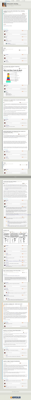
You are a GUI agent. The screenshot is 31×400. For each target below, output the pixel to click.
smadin (6, 355)
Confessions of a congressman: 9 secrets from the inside (14, 99)
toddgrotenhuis (7, 125)
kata (15, 185)
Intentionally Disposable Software (9, 181)
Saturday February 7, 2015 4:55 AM (8, 101)
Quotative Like (6, 230)
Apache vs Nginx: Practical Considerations (11, 361)
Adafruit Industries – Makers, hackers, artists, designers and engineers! (11, 272)
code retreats (9, 184)
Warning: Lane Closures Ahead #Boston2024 (12, 330)
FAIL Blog (5, 68)
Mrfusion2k (7, 30)
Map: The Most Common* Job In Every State (11, 270)
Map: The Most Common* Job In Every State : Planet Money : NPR (11, 275)
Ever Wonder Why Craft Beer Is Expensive (11, 66)
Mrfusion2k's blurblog (12, 3)
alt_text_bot (7, 262)
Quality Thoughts (6, 183)
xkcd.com (5, 232)
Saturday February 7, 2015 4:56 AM (8, 67)
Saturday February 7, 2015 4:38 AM (8, 271)
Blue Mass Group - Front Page (7, 332)
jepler (6, 91)
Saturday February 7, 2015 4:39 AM (8, 231)
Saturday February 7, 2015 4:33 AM (8, 331)
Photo (4, 48)
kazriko (8, 298)
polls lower (24, 106)
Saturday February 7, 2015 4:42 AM (8, 182)
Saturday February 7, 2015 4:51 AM (8, 133)
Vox (4, 102)
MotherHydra (9, 43)
